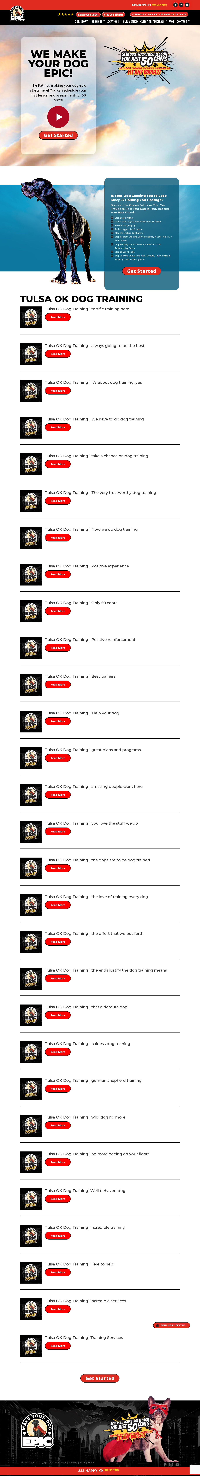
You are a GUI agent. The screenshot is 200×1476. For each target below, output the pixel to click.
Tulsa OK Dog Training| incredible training (85, 1227)
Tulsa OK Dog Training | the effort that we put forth (94, 933)
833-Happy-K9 (141, 5)
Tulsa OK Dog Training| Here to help (79, 1264)
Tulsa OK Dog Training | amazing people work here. (94, 786)
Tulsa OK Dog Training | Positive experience (87, 566)
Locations (112, 21)
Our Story (81, 21)
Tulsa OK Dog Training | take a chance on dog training (96, 456)
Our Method (130, 21)
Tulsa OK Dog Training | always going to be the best (95, 345)
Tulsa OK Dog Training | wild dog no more (85, 1117)
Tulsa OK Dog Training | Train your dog (82, 713)
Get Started (58, 135)
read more (58, 317)
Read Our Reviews (113, 14)
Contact (182, 21)
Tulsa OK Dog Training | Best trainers (80, 676)
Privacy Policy (87, 1462)
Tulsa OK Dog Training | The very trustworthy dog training (100, 492)
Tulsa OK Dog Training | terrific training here (87, 309)
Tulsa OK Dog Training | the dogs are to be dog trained (97, 860)
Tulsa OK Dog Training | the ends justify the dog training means (106, 970)
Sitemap (73, 1462)
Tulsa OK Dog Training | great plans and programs (93, 749)
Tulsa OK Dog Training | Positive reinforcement (90, 639)
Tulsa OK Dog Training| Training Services (84, 1337)
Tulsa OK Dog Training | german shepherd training (93, 1080)
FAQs (171, 21)
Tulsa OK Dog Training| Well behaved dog (85, 1190)
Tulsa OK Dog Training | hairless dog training (87, 1043)
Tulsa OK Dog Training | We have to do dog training (94, 419)
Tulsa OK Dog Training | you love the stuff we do (91, 823)
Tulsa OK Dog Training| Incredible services (85, 1301)
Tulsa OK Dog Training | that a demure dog (86, 1007)
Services (97, 21)
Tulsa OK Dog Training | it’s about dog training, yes (93, 382)
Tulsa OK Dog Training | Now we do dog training (91, 529)
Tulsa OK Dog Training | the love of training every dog (96, 896)
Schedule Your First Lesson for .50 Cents (159, 14)
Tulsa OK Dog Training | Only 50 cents (81, 603)
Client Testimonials (152, 21)
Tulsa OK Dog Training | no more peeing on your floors (97, 1154)
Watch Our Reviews (88, 14)
